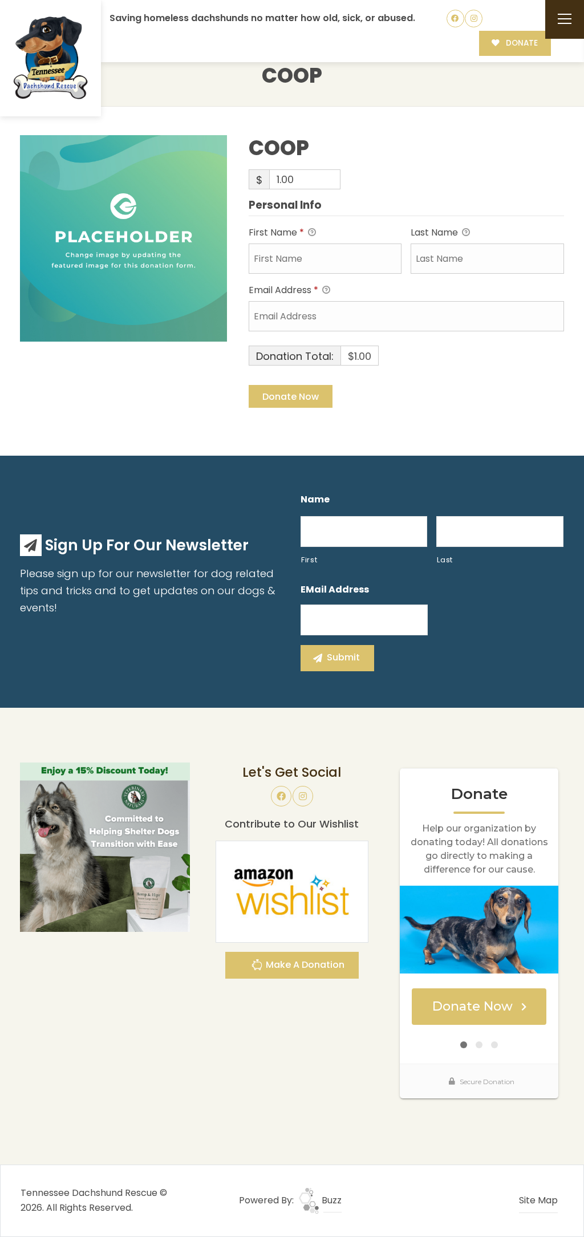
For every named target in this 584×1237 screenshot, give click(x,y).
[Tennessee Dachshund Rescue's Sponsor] (105, 846)
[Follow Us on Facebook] (455, 18)
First (309, 559)
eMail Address (335, 590)
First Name (276, 232)
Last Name (435, 232)
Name (315, 500)
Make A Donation (303, 964)
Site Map (538, 1200)
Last (445, 559)
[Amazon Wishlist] (292, 891)
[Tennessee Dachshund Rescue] (51, 58)
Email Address (283, 290)
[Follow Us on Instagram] (473, 18)
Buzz (330, 1200)
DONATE (521, 43)
